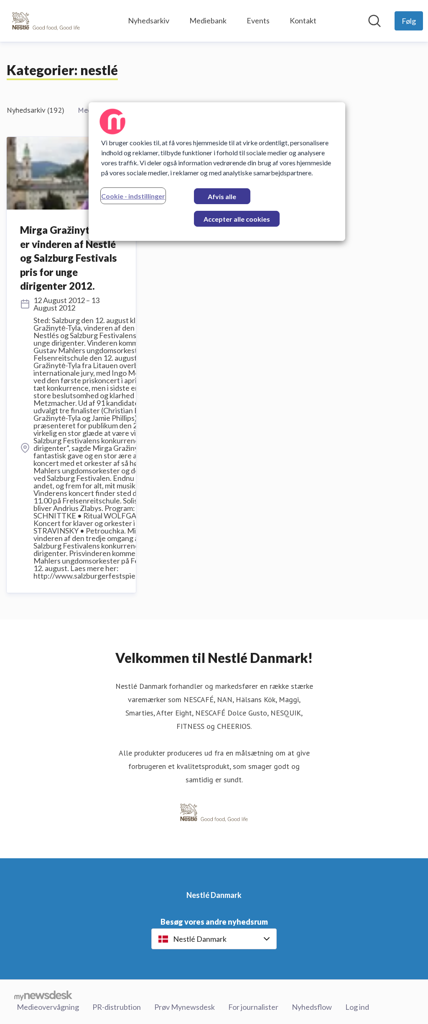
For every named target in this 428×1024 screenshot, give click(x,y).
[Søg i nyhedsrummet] (374, 21)
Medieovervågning (48, 1006)
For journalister (253, 1006)
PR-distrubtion (116, 1006)
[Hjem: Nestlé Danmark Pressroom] (46, 21)
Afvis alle (222, 196)
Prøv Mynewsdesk (184, 1006)
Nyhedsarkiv (148, 20)
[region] (217, 171)
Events (258, 20)
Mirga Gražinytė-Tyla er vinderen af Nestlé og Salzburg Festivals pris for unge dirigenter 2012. (68, 258)
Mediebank (208, 20)
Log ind (357, 1006)
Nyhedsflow (312, 1006)
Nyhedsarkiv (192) (35, 110)
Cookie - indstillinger (133, 196)
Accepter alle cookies (237, 219)
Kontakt (303, 20)
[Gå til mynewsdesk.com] (43, 995)
